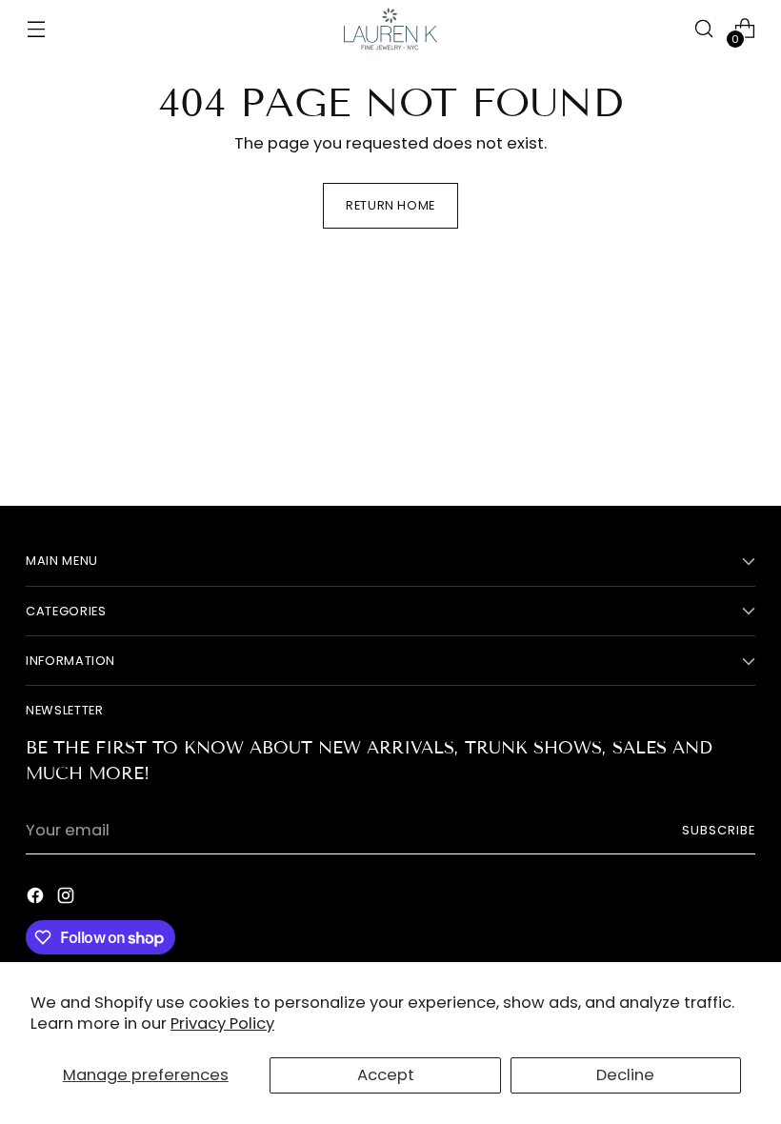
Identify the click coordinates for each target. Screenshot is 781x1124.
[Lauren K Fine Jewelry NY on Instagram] (67, 899)
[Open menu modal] (35, 29)
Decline (625, 1075)
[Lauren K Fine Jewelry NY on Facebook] (37, 899)
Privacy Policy (222, 1023)
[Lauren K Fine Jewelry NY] (390, 29)
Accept (385, 1075)
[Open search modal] (704, 29)
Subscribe (718, 830)
